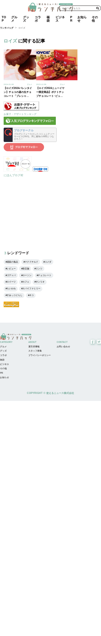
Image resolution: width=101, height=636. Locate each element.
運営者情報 (34, 346)
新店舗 (25, 268)
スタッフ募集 (35, 351)
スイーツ (11, 282)
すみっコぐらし (14, 295)
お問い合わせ (63, 346)
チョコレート (44, 275)
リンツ (39, 268)
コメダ (48, 262)
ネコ (31, 295)
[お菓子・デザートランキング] (21, 109)
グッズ (26, 18)
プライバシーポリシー (39, 355)
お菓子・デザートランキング (20, 114)
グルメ (14, 18)
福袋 (48, 18)
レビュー (11, 268)
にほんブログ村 (13, 175)
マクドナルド (31, 262)
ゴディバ (11, 275)
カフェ (25, 282)
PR (71, 18)
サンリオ (40, 282)
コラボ (38, 18)
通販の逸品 (12, 262)
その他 (95, 18)
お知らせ (82, 18)
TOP (4, 18)
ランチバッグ (6, 28)
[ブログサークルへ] (30, 135)
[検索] (97, 8)
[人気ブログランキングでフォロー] (30, 123)
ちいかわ (11, 288)
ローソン (26, 275)
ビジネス (60, 18)
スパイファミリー (31, 288)
